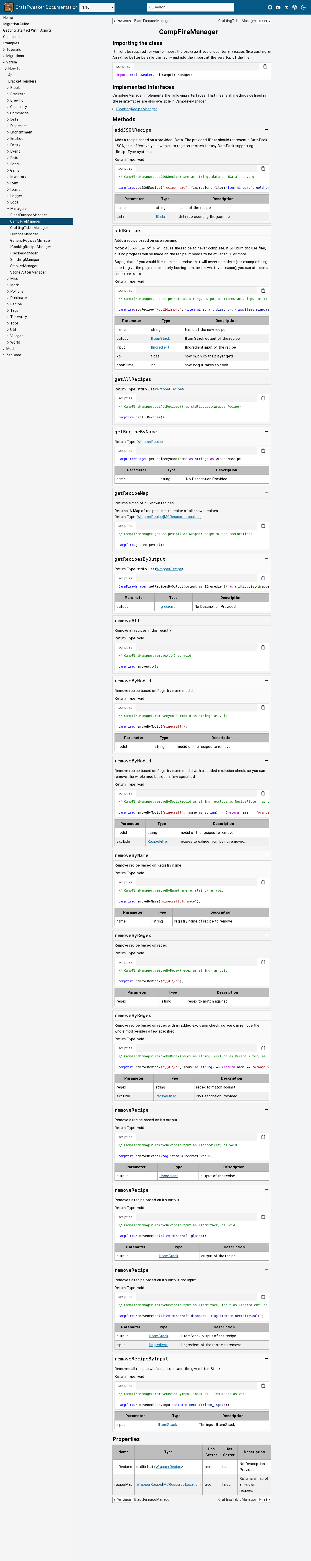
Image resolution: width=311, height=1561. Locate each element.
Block (15, 87)
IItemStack (160, 338)
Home (8, 17)
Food (14, 164)
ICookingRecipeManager (30, 247)
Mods (15, 285)
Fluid (14, 158)
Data (14, 119)
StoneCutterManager (28, 272)
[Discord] (278, 7)
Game (15, 170)
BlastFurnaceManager (28, 215)
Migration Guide (16, 24)
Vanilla (11, 62)
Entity (15, 145)
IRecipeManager (24, 253)
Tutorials (13, 49)
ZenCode (13, 355)
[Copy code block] (265, 66)
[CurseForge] (286, 7)
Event (15, 151)
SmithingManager (24, 259)
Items (15, 189)
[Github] (270, 7)
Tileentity (18, 317)
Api (10, 75)
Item (14, 183)
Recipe (16, 304)
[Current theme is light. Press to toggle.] (303, 7)
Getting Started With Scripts (27, 30)
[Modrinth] (294, 7)
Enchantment (21, 132)
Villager (16, 336)
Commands (12, 37)
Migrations (15, 56)
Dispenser (18, 126)
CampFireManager (25, 221)
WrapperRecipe (169, 389)
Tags (14, 310)
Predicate (18, 298)
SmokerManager (24, 266)
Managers (18, 208)
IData (160, 216)
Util (13, 329)
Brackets (17, 94)
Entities (16, 138)
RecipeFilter (158, 841)
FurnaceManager (24, 234)
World (15, 342)
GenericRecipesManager (30, 240)
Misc (14, 279)
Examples (11, 43)
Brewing (17, 100)
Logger (16, 196)
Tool (14, 323)
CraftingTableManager (29, 228)
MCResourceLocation (182, 517)
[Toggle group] (266, 129)
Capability (18, 107)
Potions (16, 291)
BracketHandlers (22, 81)
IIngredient (160, 347)
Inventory (18, 177)
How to (14, 68)
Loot (14, 202)
